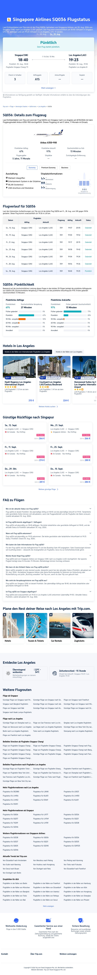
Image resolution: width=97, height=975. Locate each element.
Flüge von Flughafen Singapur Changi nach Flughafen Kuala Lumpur (18, 750)
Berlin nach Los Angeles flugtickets (15, 731)
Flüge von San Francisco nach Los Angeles (48, 723)
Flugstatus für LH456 (10, 796)
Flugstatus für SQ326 (71, 815)
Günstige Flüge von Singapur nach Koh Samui (48, 708)
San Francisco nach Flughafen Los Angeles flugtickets (18, 777)
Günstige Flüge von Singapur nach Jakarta (48, 704)
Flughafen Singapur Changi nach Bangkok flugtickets (79, 750)
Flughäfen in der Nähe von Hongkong (78, 892)
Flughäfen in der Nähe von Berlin (15, 883)
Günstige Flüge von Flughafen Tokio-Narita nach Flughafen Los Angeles (18, 769)
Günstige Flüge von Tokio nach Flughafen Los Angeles (48, 777)
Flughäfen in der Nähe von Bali (14, 900)
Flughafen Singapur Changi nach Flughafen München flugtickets (79, 746)
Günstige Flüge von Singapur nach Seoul (48, 700)
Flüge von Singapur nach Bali (13, 708)
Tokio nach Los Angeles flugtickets (46, 731)
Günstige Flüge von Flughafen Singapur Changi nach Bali (48, 754)
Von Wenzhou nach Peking (43, 860)
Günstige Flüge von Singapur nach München (79, 704)
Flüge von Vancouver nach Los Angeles (17, 727)
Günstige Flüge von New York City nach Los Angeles (79, 727)
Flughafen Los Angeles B (78, 67)
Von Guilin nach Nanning (12, 865)
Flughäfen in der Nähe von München (16, 887)
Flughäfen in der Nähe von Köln (75, 887)
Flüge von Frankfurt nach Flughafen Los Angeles (79, 777)
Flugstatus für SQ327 (10, 842)
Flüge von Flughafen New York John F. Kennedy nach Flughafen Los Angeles (18, 773)
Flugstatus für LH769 (41, 819)
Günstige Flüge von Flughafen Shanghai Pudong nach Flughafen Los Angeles (48, 769)
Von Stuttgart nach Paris (42, 869)
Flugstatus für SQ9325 (72, 846)
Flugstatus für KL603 (40, 796)
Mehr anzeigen (47, 88)
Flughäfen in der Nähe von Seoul (45, 900)
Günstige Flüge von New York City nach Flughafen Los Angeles (18, 781)
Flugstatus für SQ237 (10, 819)
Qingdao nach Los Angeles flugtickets (77, 723)
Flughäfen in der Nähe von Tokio (15, 896)
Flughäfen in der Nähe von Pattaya (46, 896)
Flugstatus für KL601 (71, 800)
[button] (74, 4)
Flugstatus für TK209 (10, 823)
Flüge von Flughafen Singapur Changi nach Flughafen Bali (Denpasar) (18, 746)
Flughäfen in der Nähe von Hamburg (77, 883)
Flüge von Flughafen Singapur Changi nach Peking (18, 758)
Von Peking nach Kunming (73, 860)
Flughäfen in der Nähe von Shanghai (77, 896)
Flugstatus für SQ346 (10, 827)
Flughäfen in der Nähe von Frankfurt (46, 883)
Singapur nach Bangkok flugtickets (15, 704)
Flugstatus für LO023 (71, 792)
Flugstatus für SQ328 (71, 823)
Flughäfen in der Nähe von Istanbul (46, 892)
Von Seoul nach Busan (11, 869)
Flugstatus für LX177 (40, 815)
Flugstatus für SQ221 (71, 819)
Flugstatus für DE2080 (11, 792)
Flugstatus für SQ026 (10, 815)
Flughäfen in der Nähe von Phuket (76, 900)
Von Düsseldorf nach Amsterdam (14, 860)
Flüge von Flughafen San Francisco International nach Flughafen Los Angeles (48, 773)
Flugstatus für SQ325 (71, 842)
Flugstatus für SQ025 (10, 846)
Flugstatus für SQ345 (41, 846)
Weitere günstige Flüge (47, 489)
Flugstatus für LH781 (40, 823)
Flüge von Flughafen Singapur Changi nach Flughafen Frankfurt (48, 746)
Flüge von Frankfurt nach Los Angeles (17, 735)
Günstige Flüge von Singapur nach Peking (18, 700)
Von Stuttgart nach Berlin (12, 873)
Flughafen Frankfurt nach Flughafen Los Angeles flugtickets (79, 769)
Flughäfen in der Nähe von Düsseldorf (47, 887)
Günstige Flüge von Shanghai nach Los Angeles (18, 723)
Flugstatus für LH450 (71, 796)
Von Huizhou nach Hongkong (44, 865)
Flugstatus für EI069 (40, 800)
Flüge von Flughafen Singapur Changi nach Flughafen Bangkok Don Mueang (48, 750)
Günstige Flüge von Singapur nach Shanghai (79, 708)
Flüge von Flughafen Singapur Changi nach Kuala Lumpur (18, 754)
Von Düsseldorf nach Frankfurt (75, 869)
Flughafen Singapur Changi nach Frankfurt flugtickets (79, 754)
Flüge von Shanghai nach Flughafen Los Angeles (79, 773)
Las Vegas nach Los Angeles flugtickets (47, 727)
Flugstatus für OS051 (10, 804)
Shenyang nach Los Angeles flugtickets (78, 731)
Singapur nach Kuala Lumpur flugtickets (17, 712)
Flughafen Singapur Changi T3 (17, 67)
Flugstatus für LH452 (10, 800)
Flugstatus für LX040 (40, 792)
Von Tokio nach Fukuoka (73, 865)
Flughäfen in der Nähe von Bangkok (16, 892)
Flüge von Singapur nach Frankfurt (76, 700)
